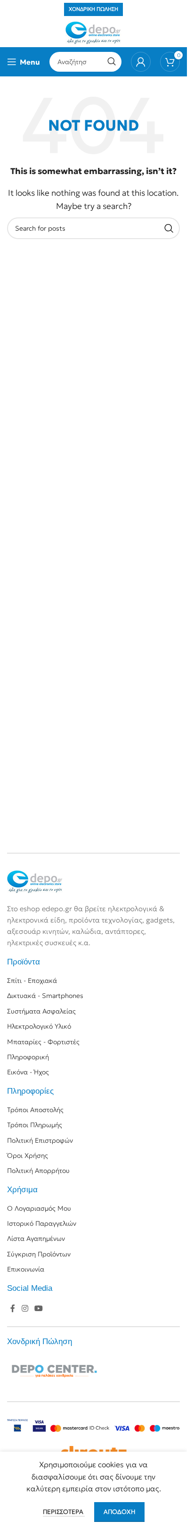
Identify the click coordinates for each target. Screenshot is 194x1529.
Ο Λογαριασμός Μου (39, 1208)
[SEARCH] (111, 62)
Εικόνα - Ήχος (28, 1072)
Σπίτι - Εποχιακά (32, 980)
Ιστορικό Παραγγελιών (41, 1223)
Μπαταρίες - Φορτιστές (43, 1042)
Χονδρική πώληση (93, 9)
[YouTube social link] (38, 1309)
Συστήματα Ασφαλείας (41, 1011)
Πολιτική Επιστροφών (40, 1140)
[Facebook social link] (12, 1309)
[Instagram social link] (24, 1309)
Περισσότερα (64, 1512)
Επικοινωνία (25, 1269)
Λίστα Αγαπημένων (36, 1238)
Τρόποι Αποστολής (35, 1109)
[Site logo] (93, 32)
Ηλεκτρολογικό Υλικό (39, 1026)
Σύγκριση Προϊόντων (39, 1254)
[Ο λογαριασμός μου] (140, 61)
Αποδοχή (119, 1512)
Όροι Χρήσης (27, 1155)
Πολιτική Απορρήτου (38, 1170)
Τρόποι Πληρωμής (34, 1125)
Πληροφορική (28, 1057)
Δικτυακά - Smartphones (45, 995)
